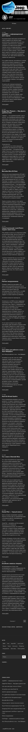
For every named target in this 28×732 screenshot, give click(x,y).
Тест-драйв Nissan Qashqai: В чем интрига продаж (13, 694)
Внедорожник (6, 648)
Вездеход (21, 646)
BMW (4, 643)
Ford (8, 643)
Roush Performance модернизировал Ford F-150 (13, 705)
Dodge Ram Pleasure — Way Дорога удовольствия (13, 112)
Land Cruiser (20, 643)
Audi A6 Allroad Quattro (9, 396)
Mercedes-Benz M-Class (9, 171)
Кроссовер (13, 648)
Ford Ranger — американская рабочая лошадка (13, 718)
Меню (14, 23)
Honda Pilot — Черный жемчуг (12, 512)
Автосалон (14, 646)
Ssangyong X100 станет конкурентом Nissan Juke (13, 708)
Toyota (9, 646)
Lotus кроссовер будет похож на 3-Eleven (11, 686)
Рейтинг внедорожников (10, 281)
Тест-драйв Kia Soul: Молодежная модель (12, 697)
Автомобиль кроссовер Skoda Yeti (10, 689)
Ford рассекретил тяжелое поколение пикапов (13, 703)
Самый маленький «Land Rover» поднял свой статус (13, 229)
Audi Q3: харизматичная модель (9, 692)
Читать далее (5, 104)
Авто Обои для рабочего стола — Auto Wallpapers (13, 350)
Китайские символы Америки (12, 563)
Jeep (11, 17)
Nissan (4, 646)
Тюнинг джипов (21, 648)
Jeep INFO (13, 643)
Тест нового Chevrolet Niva (11, 457)
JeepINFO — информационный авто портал (12, 35)
